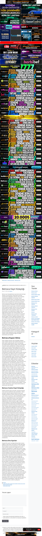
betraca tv (33, 420)
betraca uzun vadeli (34, 426)
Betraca (4, 482)
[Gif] (21, 117)
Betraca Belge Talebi (35, 294)
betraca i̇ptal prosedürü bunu (35, 403)
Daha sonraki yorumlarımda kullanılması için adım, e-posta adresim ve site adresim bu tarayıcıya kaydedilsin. (14, 517)
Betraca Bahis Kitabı (6, 485)
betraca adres (34, 369)
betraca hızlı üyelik (33, 402)
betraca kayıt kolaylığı (14, 483)
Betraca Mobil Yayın (35, 301)
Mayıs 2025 (33, 351)
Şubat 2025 (33, 353)
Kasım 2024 (33, 356)
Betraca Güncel (35, 395)
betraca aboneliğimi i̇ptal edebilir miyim (34, 368)
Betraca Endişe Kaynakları (7, 484)
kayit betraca (35, 439)
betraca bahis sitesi (34, 377)
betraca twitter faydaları (34, 423)
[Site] (21, 71)
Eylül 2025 (33, 347)
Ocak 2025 (33, 354)
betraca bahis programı (34, 375)
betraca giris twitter (34, 389)
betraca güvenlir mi (35, 398)
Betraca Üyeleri (34, 316)
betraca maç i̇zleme (34, 412)
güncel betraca (33, 437)
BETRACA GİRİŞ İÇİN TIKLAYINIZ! (21, 42)
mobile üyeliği (33, 440)
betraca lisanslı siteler (34, 408)
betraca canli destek (34, 380)
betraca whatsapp (33, 427)
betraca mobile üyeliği (34, 414)
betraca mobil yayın (34, 415)
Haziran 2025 (34, 349)
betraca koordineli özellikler (35, 407)
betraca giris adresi (6, 483)
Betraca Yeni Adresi (35, 321)
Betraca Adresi (34, 291)
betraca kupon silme (21, 483)
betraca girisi (35, 387)
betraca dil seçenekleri (34, 382)
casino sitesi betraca (34, 435)
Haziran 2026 (34, 346)
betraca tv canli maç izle (34, 422)
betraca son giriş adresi (34, 418)
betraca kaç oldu (33, 406)
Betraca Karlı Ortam (35, 299)
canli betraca (34, 433)
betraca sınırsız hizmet (34, 419)
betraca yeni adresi (34, 429)
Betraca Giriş (34, 292)
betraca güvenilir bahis (34, 396)
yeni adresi (37, 440)
